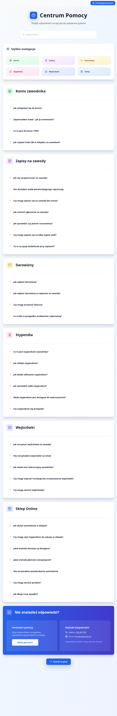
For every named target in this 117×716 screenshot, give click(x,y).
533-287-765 (81, 632)
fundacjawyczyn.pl (83, 636)
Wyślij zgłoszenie (25, 642)
